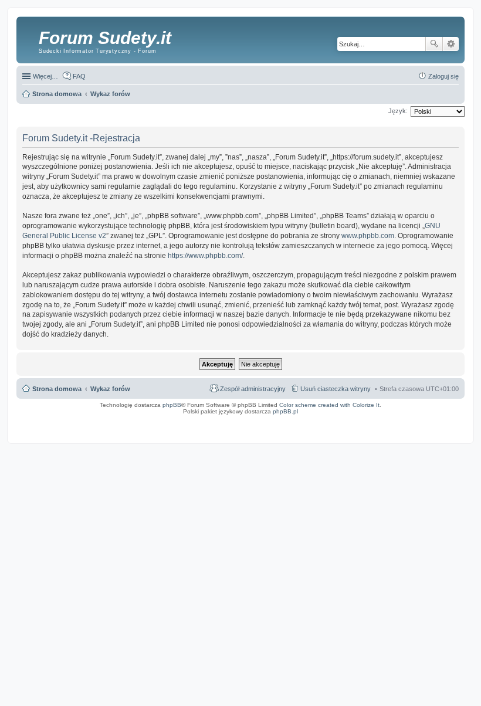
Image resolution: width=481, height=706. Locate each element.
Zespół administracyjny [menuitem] (253, 388)
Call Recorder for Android (335, 419)
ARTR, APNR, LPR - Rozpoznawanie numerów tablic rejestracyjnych (201, 419)
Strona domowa (57, 388)
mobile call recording (450, 423)
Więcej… (45, 76)
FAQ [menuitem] (79, 76)
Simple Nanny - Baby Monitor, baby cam (284, 419)
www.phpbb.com (367, 236)
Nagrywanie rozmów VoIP (374, 419)
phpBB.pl (285, 411)
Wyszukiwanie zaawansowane (451, 44)
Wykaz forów (110, 388)
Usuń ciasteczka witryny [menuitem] (335, 388)
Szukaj (434, 44)
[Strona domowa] (29, 38)
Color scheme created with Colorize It (329, 405)
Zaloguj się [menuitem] (443, 76)
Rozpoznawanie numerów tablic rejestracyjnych (430, 419)
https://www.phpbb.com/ (205, 256)
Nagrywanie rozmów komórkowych (407, 423)
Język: (398, 110)
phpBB (171, 405)
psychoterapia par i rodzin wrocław (439, 426)
